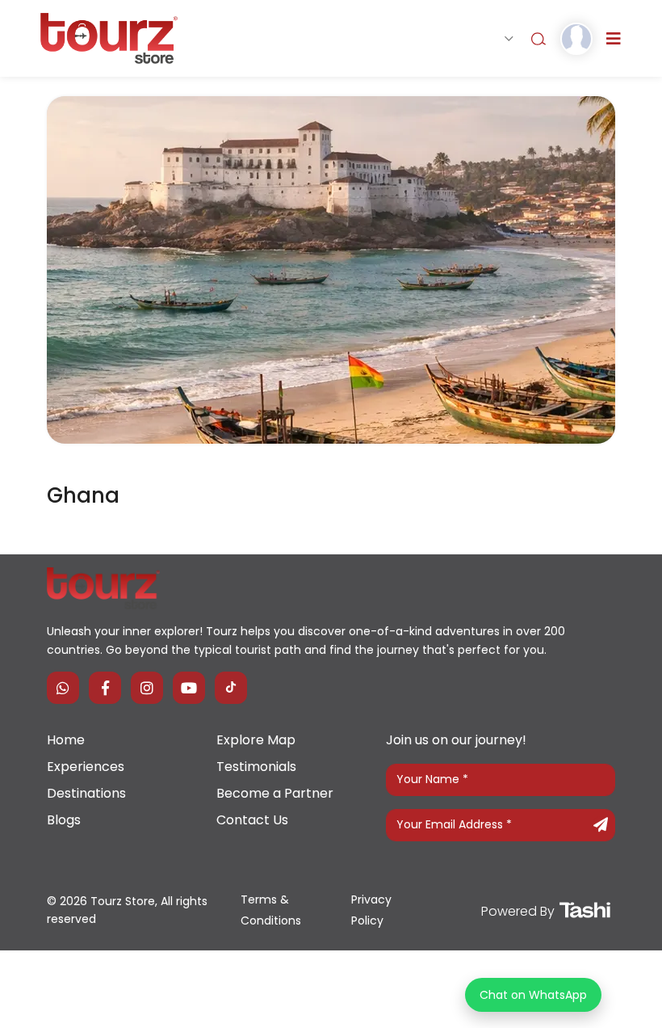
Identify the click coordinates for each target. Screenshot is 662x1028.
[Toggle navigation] (613, 39)
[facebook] (105, 688)
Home (66, 740)
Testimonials (256, 766)
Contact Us (252, 820)
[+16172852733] (63, 688)
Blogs (64, 820)
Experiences (85, 766)
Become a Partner (274, 793)
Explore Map (255, 740)
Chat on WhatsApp (533, 995)
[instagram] (147, 688)
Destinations (86, 793)
